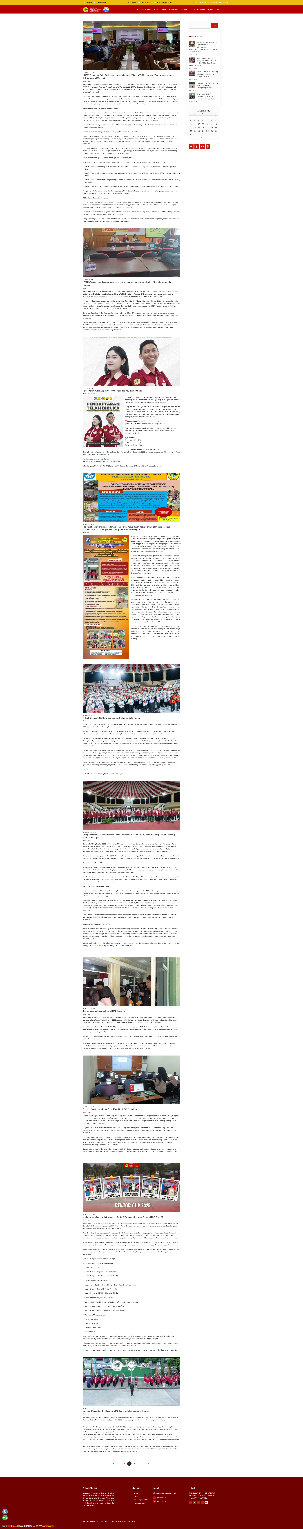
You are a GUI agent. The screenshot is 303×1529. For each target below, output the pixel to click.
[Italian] (24, 1526)
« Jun (203, 137)
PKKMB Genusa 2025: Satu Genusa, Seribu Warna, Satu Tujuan (111, 718)
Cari (215, 26)
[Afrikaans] (3, 1526)
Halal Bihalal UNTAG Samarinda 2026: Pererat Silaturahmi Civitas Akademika (207, 96)
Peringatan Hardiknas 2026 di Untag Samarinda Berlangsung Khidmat (207, 85)
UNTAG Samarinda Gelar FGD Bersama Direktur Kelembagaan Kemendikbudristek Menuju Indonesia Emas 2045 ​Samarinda (203, 47)
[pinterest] (208, 146)
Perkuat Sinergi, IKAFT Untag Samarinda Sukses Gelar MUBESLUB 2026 (207, 74)
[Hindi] (18, 1526)
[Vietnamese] (52, 1526)
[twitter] (191, 146)
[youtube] (202, 146)
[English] (12, 1526)
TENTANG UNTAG (144, 9)
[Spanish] (43, 1526)
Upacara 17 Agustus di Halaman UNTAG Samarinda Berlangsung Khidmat (116, 1411)
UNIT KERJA (175, 9)
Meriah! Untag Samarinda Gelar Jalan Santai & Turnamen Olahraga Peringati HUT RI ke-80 (123, 1217)
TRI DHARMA (200, 9)
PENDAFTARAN (160, 9)
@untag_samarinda (113, 461)
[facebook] (196, 146)
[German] (15, 1526)
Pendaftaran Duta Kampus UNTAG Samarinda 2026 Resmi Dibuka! (112, 391)
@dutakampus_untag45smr (95, 461)
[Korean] (31, 1526)
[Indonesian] (21, 1526)
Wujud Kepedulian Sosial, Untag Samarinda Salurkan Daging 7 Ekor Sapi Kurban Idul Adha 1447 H (202, 61)
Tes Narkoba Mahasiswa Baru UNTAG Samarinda (105, 1011)
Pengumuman (91, 394)
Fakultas (188, 9)
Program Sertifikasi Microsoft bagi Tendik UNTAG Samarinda (110, 1109)
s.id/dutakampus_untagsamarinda (153, 424)
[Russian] (40, 1526)
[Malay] (34, 1526)
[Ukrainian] (49, 1526)
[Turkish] (46, 1526)
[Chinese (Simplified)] (9, 1526)
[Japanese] (27, 1526)
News (89, 81)
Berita (84, 81)
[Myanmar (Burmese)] (37, 1526)
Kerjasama (214, 9)
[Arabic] (6, 1526)
